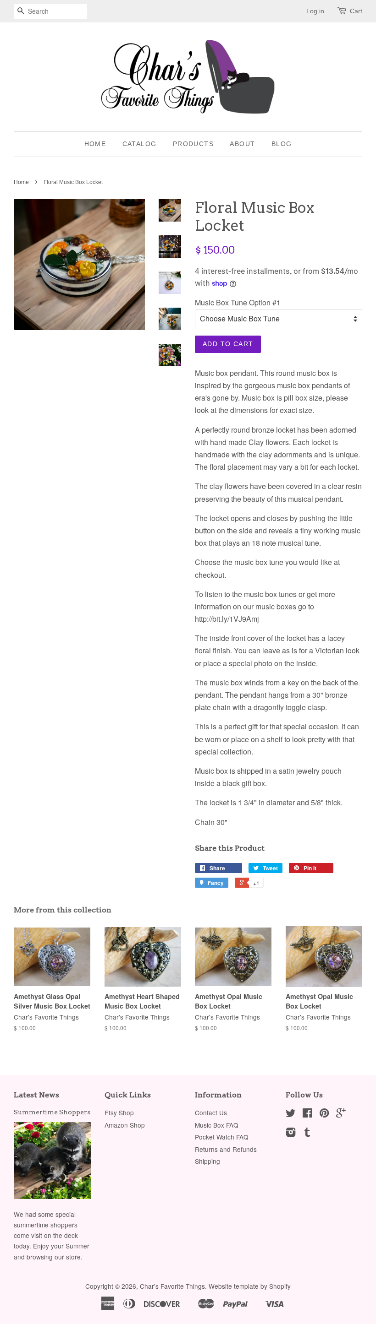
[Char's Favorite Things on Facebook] (307, 1114)
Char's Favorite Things (172, 1286)
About (242, 143)
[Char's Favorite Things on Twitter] (291, 1114)
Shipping (207, 1161)
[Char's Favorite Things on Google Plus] (341, 1114)
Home (95, 143)
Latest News (36, 1095)
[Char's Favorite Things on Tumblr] (307, 1133)
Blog (281, 143)
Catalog (139, 143)
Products (193, 143)
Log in (315, 11)
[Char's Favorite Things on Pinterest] (324, 1114)
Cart (356, 11)
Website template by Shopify (250, 1286)
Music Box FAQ (216, 1124)
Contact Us (211, 1112)
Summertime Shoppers (52, 1112)
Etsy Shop (119, 1112)
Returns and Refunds (226, 1149)
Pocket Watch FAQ (222, 1136)
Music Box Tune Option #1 (238, 302)
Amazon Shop (125, 1124)
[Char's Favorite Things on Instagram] (291, 1133)
